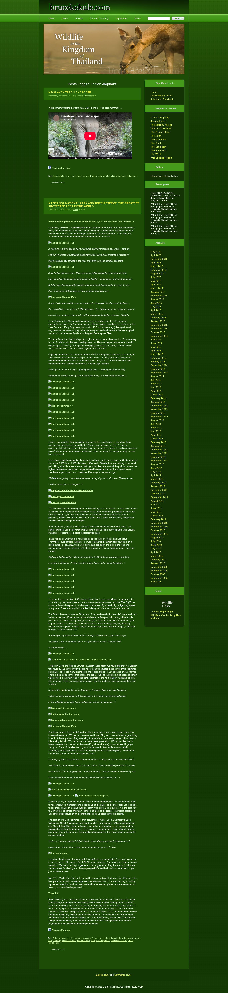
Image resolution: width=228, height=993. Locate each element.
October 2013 (158, 413)
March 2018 (157, 266)
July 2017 (156, 277)
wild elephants (103, 940)
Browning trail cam (61, 176)
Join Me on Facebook (162, 99)
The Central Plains (160, 132)
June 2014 (156, 383)
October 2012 (158, 457)
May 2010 (156, 548)
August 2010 (157, 537)
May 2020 (156, 251)
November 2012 (159, 453)
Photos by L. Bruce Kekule (164, 176)
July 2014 (156, 380)
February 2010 (158, 559)
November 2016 (159, 295)
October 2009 (158, 574)
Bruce (86, 96)
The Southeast (158, 146)
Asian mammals (76, 938)
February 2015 (158, 358)
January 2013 (158, 446)
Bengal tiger (97, 938)
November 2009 (159, 570)
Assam (87, 938)
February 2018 (158, 270)
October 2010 (158, 530)
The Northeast (158, 139)
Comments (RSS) (122, 975)
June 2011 (156, 508)
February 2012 (158, 482)
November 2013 (159, 409)
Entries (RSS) (102, 975)
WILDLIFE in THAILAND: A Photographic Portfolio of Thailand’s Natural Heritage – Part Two (164, 219)
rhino (93, 940)
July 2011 (156, 504)
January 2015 (158, 361)
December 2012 (159, 449)
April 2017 (156, 284)
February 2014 (158, 398)
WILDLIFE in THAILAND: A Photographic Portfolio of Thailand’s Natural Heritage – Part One (164, 230)
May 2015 (156, 347)
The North (156, 135)
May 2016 (156, 306)
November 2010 (159, 526)
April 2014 (156, 391)
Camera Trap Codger (162, 611)
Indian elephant (84, 176)
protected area (83, 940)
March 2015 (157, 354)
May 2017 (156, 281)
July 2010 (156, 541)
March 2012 (157, 479)
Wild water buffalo (119, 940)
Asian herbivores (60, 938)
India (105, 938)
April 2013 (156, 435)
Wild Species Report (161, 157)
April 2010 (156, 552)
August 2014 (157, 376)
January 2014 (158, 402)
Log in (154, 92)
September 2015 (159, 336)
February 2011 (158, 519)
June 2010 (156, 545)
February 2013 (158, 442)
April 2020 (156, 255)
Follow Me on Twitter (161, 95)
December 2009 (159, 567)
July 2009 (156, 581)
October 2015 (158, 332)
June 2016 (156, 303)
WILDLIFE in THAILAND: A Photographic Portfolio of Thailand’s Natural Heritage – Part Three (164, 208)
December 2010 (159, 523)
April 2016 (156, 310)
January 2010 (158, 563)
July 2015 (156, 339)
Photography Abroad (161, 124)
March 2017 (157, 288)
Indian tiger (97, 176)
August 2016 (157, 299)
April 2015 (156, 350)
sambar (121, 176)
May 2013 (156, 431)
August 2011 (157, 501)
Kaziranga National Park (64, 940)
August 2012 (157, 464)
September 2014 (159, 372)
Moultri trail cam (110, 176)
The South (156, 143)
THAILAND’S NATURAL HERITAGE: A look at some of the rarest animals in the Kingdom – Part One (165, 197)
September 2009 (159, 578)
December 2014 (159, 365)
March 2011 (157, 515)
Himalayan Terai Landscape (69, 92)
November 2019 (159, 259)
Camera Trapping (160, 117)
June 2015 (156, 343)
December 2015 (159, 325)
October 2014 (158, 369)
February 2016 (158, 317)
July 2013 (156, 424)
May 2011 (156, 512)
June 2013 (156, 427)
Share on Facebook (61, 168)
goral (73, 176)
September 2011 (159, 497)
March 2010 (157, 556)
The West (156, 154)
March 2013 (157, 438)
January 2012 (158, 486)
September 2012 (159, 460)
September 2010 (159, 534)
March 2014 (157, 394)
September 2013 (159, 416)
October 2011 (158, 493)
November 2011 (159, 490)
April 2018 (156, 262)
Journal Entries (158, 121)
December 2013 (159, 405)
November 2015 (159, 328)
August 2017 (157, 273)
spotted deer (131, 176)
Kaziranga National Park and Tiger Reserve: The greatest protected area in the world (93, 205)
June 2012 (156, 468)
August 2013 (157, 420)
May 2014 (156, 387)
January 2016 (158, 321)
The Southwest (158, 150)
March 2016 (157, 314)
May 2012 (156, 471)
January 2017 (158, 292)
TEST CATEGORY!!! (161, 128)
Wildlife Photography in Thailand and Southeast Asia (79, 5)
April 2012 (156, 475)
